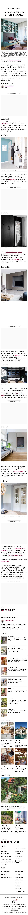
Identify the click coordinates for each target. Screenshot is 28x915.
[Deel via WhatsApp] (6, 610)
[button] (20, 907)
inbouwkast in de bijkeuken (14, 252)
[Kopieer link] (2, 610)
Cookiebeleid (6, 907)
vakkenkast (4, 123)
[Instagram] (8, 845)
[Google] (2, 845)
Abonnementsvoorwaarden (19, 909)
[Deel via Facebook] (9, 610)
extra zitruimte (18, 471)
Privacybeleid (12, 907)
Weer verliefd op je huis (16, 555)
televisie (17, 355)
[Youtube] (11, 845)
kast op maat (5, 561)
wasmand (16, 259)
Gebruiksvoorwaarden (7, 909)
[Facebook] (5, 845)
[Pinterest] (15, 845)
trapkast (11, 179)
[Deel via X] (13, 610)
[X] (18, 845)
